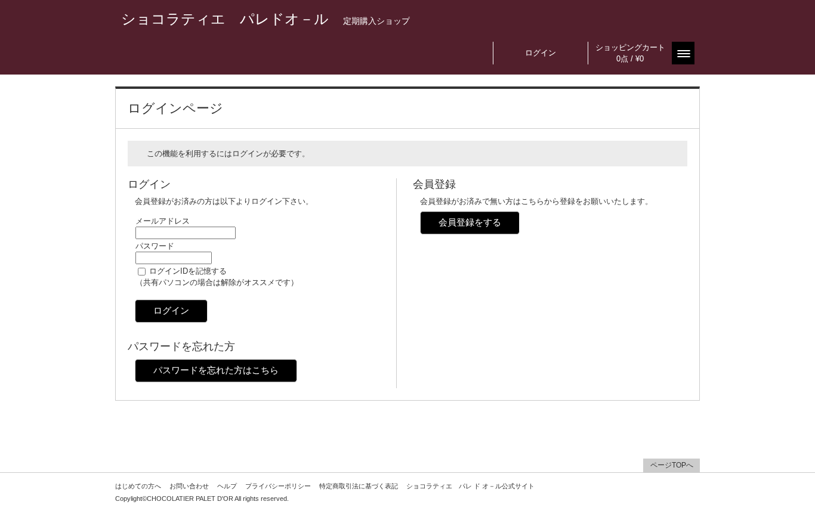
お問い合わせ (189, 486)
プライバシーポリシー (278, 486)
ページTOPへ (671, 465)
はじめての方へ (138, 486)
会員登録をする (470, 222)
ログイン (540, 52)
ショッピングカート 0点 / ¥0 (630, 53)
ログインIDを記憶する (188, 271)
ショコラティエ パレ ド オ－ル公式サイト (470, 486)
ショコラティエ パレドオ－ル (265, 19)
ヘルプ (227, 486)
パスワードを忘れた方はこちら (216, 370)
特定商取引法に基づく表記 (358, 486)
